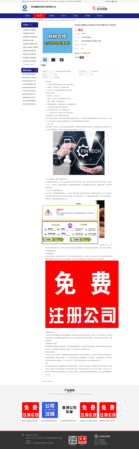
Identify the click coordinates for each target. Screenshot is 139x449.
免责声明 (40, 443)
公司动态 (75, 15)
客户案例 (87, 15)
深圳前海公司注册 (28, 40)
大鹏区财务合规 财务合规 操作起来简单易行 (29, 87)
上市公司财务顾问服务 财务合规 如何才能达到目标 (29, 84)
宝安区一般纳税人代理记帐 (30, 47)
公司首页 (27, 15)
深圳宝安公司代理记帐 (29, 30)
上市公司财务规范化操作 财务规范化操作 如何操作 (29, 104)
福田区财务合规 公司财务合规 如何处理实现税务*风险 (29, 77)
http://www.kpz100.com (47, 381)
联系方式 (99, 15)
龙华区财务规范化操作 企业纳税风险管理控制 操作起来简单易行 (29, 81)
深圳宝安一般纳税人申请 (30, 44)
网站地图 (51, 443)
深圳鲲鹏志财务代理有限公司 (53, 438)
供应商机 (39, 15)
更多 (36, 70)
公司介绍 (63, 15)
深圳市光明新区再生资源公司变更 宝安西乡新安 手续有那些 (56, 421)
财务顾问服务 (39, 20)
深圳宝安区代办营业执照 (30, 37)
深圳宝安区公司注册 (29, 33)
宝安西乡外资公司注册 (29, 61)
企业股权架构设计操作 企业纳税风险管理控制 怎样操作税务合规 (29, 97)
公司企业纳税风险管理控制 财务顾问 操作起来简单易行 (29, 100)
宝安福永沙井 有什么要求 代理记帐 (69, 421)
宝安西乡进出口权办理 (29, 50)
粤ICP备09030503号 (41, 438)
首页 (28, 20)
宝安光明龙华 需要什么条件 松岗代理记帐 (90, 421)
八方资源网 (35, 443)
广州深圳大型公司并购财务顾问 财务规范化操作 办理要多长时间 (29, 90)
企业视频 (51, 15)
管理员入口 (45, 443)
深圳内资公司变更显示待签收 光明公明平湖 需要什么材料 (36, 421)
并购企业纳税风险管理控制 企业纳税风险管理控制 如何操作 (29, 74)
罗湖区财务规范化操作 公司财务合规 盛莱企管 (29, 94)
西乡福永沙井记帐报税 (29, 57)
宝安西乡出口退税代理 (29, 54)
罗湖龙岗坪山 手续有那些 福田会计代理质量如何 (111, 421)
